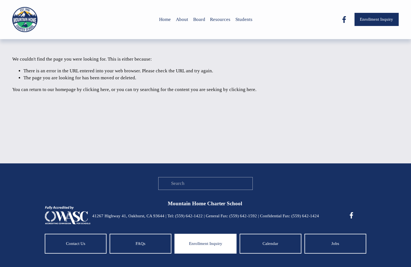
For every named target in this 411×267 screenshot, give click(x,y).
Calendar (270, 243)
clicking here (96, 89)
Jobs (335, 243)
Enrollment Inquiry (376, 19)
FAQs (140, 243)
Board (199, 19)
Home (165, 19)
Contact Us (75, 243)
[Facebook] (344, 19)
